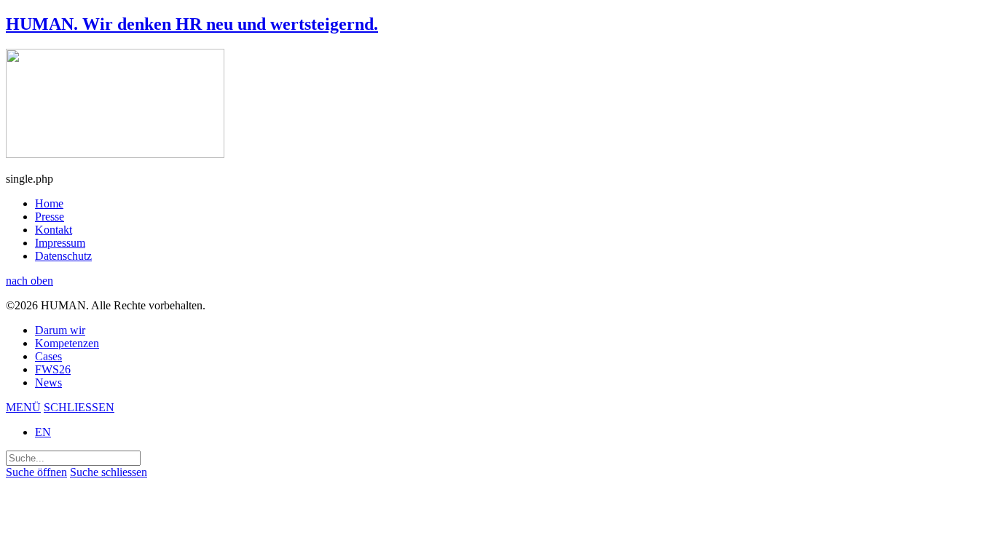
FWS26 (53, 369)
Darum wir (60, 330)
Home (49, 203)
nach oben (29, 280)
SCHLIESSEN (79, 407)
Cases (48, 356)
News (48, 382)
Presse (49, 216)
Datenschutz (63, 256)
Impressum (60, 243)
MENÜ (23, 407)
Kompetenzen (67, 343)
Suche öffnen (36, 472)
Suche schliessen (108, 472)
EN (43, 432)
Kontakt (53, 229)
